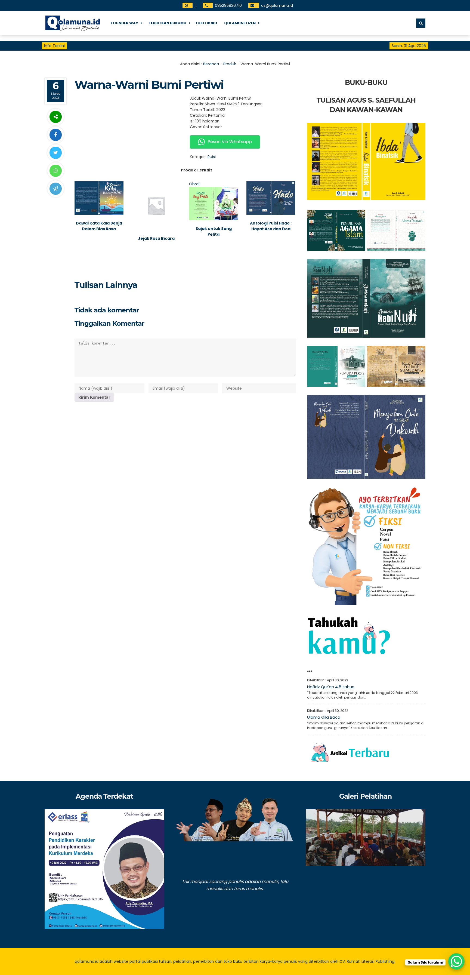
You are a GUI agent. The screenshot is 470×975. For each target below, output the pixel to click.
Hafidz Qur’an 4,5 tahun (330, 687)
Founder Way (124, 23)
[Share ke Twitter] (55, 152)
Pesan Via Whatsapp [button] (230, 142)
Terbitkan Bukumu (167, 23)
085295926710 (228, 5)
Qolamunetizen (240, 23)
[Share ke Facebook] (55, 135)
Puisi (212, 156)
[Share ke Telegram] (55, 188)
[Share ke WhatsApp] (55, 170)
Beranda (211, 64)
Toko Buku (206, 23)
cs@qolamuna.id (277, 5)
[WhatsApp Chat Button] (456, 961)
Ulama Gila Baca (323, 717)
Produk (229, 64)
